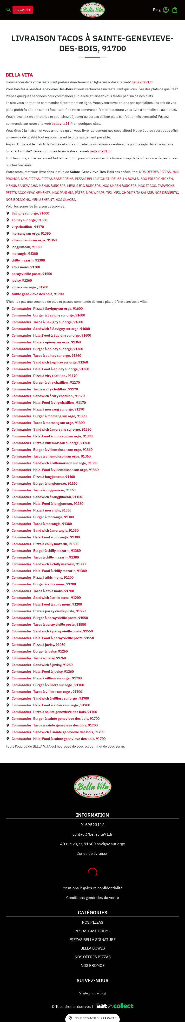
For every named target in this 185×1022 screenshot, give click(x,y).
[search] (9, 10)
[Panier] (174, 9)
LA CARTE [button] (22, 9)
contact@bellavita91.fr (92, 834)
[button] (156, 9)
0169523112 (92, 824)
